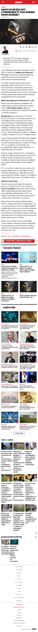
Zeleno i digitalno (19, 582)
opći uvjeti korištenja (19, 620)
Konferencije (19, 600)
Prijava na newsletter (19, 607)
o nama (19, 612)
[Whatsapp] (33, 47)
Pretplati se (19, 604)
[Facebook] (21, 47)
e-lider (19, 609)
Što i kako (19, 579)
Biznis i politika (19, 566)
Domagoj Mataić (5, 54)
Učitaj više (19, 433)
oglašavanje (19, 617)
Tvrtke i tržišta (19, 569)
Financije (19, 572)
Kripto (19, 576)
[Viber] (36, 47)
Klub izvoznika (19, 594)
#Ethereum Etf (25, 236)
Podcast (19, 588)
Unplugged (19, 585)
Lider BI (19, 591)
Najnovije (9, 307)
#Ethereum (15, 236)
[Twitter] (24, 47)
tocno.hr (19, 625)
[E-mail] (30, 47)
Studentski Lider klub (19, 597)
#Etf (9, 236)
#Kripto (4, 236)
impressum (19, 615)
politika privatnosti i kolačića (19, 623)
